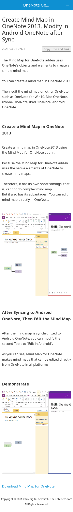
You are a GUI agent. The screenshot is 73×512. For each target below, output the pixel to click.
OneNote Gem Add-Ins (44, 5)
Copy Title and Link (56, 49)
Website (36, 493)
